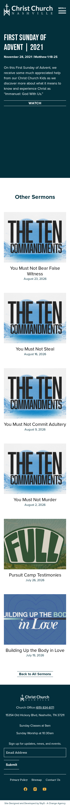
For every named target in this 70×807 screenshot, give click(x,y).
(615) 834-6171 (45, 707)
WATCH (35, 103)
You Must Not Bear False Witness (35, 271)
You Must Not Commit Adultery (35, 424)
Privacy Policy (19, 780)
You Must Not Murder (35, 499)
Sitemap (37, 780)
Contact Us (53, 780)
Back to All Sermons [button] (35, 674)
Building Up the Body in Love (35, 650)
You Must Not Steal (35, 348)
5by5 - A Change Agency (52, 803)
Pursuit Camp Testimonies (35, 574)
